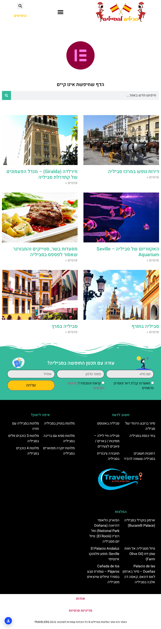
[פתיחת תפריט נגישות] (8, 620)
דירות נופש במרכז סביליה (133, 171)
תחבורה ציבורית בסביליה (108, 456)
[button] (60, 12)
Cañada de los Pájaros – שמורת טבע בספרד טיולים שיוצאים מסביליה (103, 574)
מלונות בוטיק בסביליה (59, 423)
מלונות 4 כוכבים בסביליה (27, 451)
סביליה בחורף (145, 326)
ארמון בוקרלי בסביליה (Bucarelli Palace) (139, 523)
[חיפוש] (6, 95)
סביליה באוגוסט (108, 423)
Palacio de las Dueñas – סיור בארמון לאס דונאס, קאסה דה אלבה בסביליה (139, 574)
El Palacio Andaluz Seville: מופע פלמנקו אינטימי (104, 554)
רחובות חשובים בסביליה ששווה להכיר (139, 456)
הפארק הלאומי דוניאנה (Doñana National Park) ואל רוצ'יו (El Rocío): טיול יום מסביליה (104, 531)
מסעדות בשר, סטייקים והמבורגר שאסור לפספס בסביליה (45, 252)
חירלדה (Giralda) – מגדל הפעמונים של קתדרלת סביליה (42, 174)
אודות (80, 598)
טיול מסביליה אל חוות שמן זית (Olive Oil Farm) (139, 554)
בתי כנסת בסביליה (142, 435)
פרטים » (153, 177)
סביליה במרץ (65, 326)
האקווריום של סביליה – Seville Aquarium (128, 252)
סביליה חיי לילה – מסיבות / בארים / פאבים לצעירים (106, 441)
